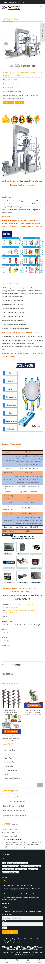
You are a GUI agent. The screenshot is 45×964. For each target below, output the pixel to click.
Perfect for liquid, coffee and (12, 797)
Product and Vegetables (12, 778)
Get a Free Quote (28, 597)
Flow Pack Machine (21, 869)
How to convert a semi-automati (14, 810)
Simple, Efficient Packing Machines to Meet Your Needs (20, 894)
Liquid (6, 774)
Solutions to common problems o (14, 815)
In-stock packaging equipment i (14, 801)
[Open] (42, 32)
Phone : (5, 629)
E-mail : (5, 637)
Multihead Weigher (7, 869)
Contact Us (10, 863)
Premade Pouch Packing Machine (30, 866)
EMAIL (20, 102)
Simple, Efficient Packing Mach (13, 806)
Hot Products (23, 863)
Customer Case (33, 869)
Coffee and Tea (9, 762)
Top (39, 962)
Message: (5, 645)
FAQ (17, 863)
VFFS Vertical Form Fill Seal (10, 866)
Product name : (8, 621)
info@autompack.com (14, 839)
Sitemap (30, 954)
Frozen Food (8, 758)
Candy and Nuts (9, 750)
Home (4, 863)
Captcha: (4, 921)
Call (17, 962)
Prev (6, 44)
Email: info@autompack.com (14, 2)
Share (6, 962)
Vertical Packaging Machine (10, 872)
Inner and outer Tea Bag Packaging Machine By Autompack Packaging (33, 712)
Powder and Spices (10, 770)
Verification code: (8, 665)
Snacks (6, 754)
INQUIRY (9, 102)
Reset (11, 674)
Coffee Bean (23, 181)
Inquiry (28, 962)
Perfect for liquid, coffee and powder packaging (18, 885)
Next (39, 44)
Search (40, 785)
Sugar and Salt (9, 766)
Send (5, 674)
